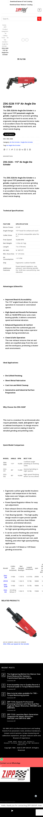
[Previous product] (26, 39)
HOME (10, 742)
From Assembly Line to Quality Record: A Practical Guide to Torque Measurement (23, 686)
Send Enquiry (9, 134)
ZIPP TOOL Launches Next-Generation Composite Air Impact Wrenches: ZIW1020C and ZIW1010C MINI (22, 716)
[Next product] (23, 39)
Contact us (21, 745)
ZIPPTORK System (24, 743)
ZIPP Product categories (5, 29)
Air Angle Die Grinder (13, 145)
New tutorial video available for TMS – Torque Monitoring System (22, 694)
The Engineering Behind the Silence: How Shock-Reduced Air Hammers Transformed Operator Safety (23, 676)
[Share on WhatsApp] (4, 150)
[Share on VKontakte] (22, 150)
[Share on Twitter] (12, 150)
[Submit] (39, 19)
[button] (39, 10)
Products (30, 742)
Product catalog (10, 743)
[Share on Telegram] (30, 150)
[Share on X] (9, 150)
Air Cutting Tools (4, 35)
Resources (35, 743)
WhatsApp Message (7, 802)
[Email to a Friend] (17, 150)
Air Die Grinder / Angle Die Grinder (5, 42)
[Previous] (4, 652)
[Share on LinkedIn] (25, 150)
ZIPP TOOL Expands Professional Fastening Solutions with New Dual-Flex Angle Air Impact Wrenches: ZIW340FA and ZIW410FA (24, 705)
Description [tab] (8, 156)
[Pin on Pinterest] (20, 150)
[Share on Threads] (14, 150)
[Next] (9, 652)
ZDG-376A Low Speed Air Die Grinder (16, 644)
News (15, 742)
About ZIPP (22, 742)
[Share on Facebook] (7, 150)
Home (4, 25)
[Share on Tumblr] (27, 150)
